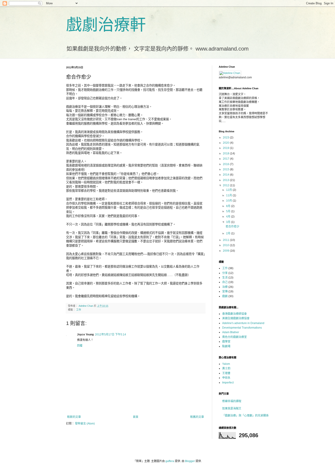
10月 (229, 200)
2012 (226, 185)
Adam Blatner (230, 332)
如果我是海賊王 (231, 408)
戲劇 (225, 296)
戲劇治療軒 (106, 25)
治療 (225, 287)
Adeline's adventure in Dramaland (243, 323)
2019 (226, 148)
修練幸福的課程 (231, 401)
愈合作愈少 (232, 226)
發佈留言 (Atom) (85, 423)
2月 (228, 233)
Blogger (190, 461)
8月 (228, 206)
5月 (228, 211)
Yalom (226, 363)
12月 (229, 190)
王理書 (226, 373)
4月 (228, 216)
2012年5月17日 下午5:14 (110, 334)
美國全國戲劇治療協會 (236, 318)
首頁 (135, 417)
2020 (226, 142)
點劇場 (226, 346)
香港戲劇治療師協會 (234, 313)
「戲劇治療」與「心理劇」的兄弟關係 (245, 415)
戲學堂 (226, 341)
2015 (226, 169)
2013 (226, 180)
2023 (226, 137)
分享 (225, 273)
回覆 (79, 345)
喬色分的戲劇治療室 (234, 337)
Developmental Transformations (242, 327)
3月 (228, 222)
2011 (226, 240)
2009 (226, 250)
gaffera (169, 461)
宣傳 (225, 291)
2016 (226, 164)
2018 (226, 153)
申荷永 (226, 377)
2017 (226, 158)
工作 (78, 309)
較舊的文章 (197, 417)
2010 (226, 245)
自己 (225, 282)
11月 (229, 195)
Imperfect (228, 382)
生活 (225, 277)
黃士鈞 (226, 368)
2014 (226, 174)
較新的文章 (74, 417)
